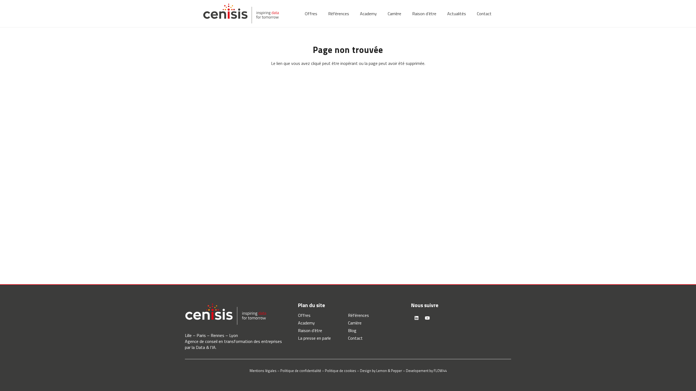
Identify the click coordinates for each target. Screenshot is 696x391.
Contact (355, 338)
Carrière (355, 323)
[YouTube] (427, 318)
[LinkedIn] (416, 318)
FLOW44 (440, 370)
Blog (352, 330)
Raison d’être (310, 330)
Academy (306, 323)
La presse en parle (314, 338)
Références (358, 315)
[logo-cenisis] (241, 13)
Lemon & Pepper (389, 370)
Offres (304, 315)
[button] (321, 13)
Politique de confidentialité (300, 370)
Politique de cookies (340, 370)
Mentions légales (263, 370)
